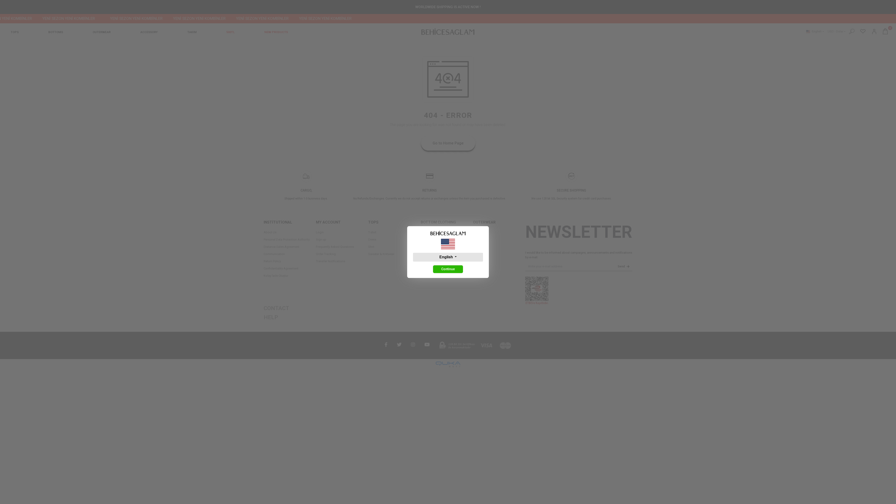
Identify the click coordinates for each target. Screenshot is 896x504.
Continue (448, 269)
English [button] (446, 257)
